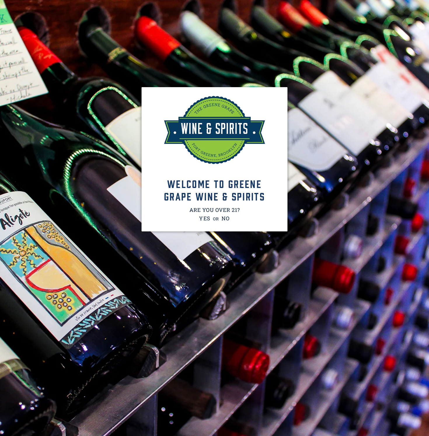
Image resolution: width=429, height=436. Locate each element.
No (226, 218)
